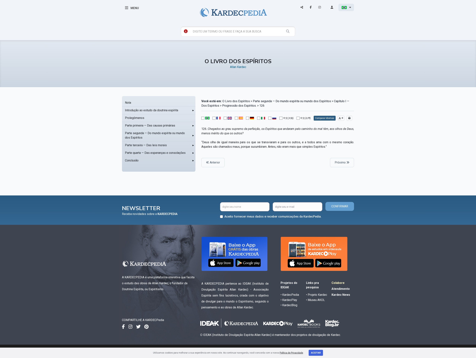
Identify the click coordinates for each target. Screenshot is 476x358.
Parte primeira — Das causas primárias (150, 125)
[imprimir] (349, 118)
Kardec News (341, 295)
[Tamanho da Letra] (341, 118)
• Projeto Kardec (316, 295)
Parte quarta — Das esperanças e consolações (155, 153)
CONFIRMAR (339, 206)
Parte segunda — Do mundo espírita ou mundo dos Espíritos (155, 135)
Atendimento (341, 289)
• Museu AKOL (315, 300)
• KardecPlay (289, 300)
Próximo (340, 162)
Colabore (338, 283)
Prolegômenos (134, 118)
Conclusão (132, 160)
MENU (134, 8)
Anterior (214, 162)
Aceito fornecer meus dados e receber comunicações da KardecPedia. (272, 216)
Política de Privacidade (291, 352)
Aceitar (316, 352)
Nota (128, 102)
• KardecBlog (289, 305)
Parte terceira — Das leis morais (146, 145)
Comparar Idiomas (324, 118)
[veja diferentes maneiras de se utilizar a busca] (186, 31)
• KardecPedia (290, 295)
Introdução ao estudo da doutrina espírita (151, 110)
